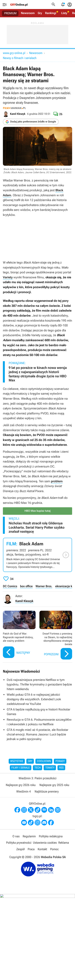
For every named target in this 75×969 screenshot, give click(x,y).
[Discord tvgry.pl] (44, 822)
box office (26, 586)
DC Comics (10, 586)
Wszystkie (16, 761)
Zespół (20, 849)
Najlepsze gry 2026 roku (21, 785)
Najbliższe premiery (47, 791)
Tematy (49, 767)
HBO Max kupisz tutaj (37, 510)
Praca (31, 849)
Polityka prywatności (19, 842)
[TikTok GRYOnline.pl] (37, 810)
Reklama (63, 842)
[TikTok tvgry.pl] (31, 822)
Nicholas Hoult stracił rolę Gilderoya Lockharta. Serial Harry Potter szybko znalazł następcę (36, 527)
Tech (37, 767)
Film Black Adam (37, 554)
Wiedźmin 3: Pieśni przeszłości (37, 778)
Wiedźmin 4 (23, 791)
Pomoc (54, 849)
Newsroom (28, 13)
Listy (64, 13)
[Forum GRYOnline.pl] (58, 810)
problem (57, 481)
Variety (8, 277)
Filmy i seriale (20, 767)
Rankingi (50, 13)
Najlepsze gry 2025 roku (54, 785)
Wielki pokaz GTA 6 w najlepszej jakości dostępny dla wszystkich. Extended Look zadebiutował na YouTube (34, 699)
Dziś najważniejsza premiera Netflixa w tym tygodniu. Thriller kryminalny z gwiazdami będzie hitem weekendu (39, 684)
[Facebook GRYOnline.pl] (17, 810)
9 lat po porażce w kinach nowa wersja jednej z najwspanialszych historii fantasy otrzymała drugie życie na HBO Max (38, 374)
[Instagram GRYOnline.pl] (24, 810)
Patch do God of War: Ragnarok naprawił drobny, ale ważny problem (19, 635)
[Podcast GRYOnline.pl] (44, 810)
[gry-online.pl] (19, 4)
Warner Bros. (44, 586)
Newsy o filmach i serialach (20, 58)
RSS (61, 767)
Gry (40, 13)
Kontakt (42, 849)
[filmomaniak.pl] (14, 108)
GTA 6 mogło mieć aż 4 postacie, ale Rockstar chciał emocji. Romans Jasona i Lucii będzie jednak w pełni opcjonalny (37, 734)
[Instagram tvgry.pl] (37, 822)
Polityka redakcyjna (50, 836)
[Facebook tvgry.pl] (51, 822)
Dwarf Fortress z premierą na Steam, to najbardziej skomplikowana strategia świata (55, 635)
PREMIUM (10, 13)
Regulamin (29, 836)
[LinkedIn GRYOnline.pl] (51, 810)
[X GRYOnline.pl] (31, 810)
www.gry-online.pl (14, 53)
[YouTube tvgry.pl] (24, 822)
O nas (16, 836)
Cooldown (44, 761)
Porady (60, 761)
